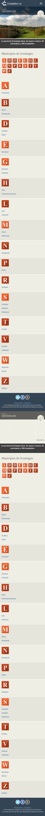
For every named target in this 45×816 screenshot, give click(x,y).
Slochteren (5, 308)
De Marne (5, 131)
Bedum (4, 110)
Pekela (4, 270)
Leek (3, 211)
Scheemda (5, 304)
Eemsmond (5, 152)
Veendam (4, 346)
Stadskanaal (5, 312)
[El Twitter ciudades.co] (18, 397)
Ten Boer (4, 329)
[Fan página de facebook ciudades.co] (22, 397)
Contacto (27, 403)
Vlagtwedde (5, 350)
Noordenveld (5, 253)
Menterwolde (5, 235)
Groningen (5, 169)
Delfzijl (4, 134)
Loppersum (5, 215)
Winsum (4, 371)
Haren (3, 190)
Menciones (18, 403)
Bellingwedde (6, 113)
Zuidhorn (4, 388)
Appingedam (5, 92)
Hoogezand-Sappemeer (9, 194)
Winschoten (5, 367)
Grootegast (5, 173)
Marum (4, 232)
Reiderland (5, 287)
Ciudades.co (14, 3)
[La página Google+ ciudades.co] (27, 397)
